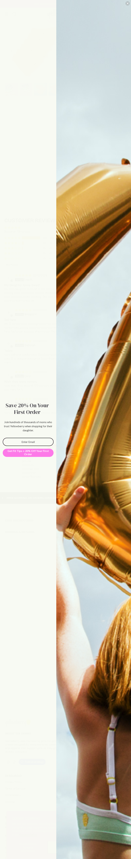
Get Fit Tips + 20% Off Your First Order (28, 452)
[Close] (128, 3)
